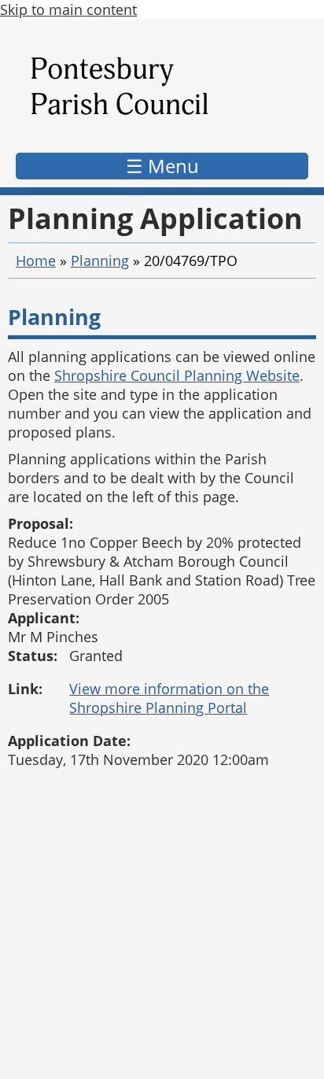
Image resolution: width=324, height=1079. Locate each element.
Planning (100, 260)
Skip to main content (68, 9)
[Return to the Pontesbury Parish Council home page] (162, 90)
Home (36, 260)
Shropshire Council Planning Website (177, 375)
